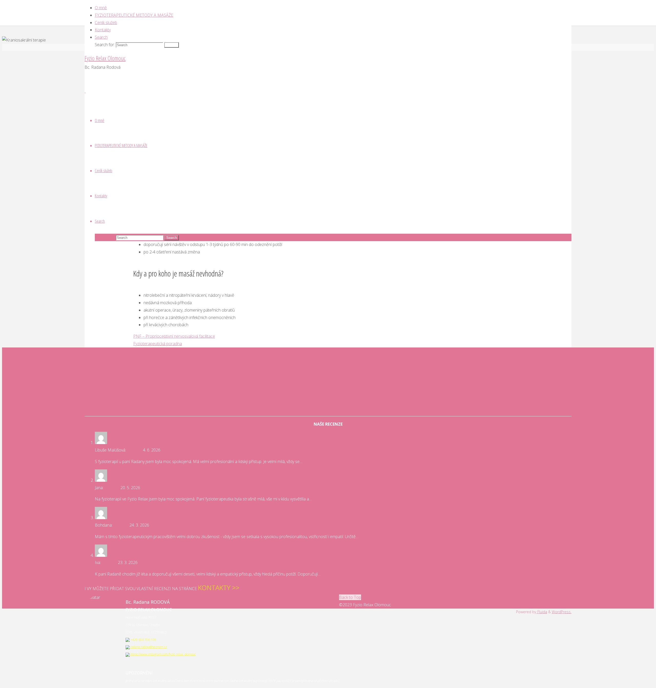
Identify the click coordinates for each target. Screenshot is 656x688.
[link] (101, 37)
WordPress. (561, 611)
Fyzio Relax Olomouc (105, 58)
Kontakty (135, 450)
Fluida (541, 611)
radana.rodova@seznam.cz (148, 647)
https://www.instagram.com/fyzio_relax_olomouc (163, 654)
